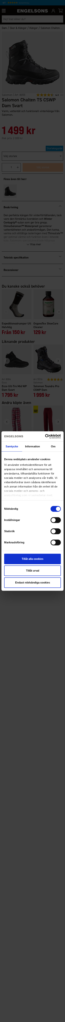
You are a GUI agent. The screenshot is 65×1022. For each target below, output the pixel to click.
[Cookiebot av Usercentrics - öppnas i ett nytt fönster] (46, 436)
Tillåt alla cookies (32, 558)
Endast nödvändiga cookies (32, 582)
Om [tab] (53, 446)
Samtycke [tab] (12, 446)
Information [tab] (32, 446)
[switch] (56, 520)
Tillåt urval (32, 570)
